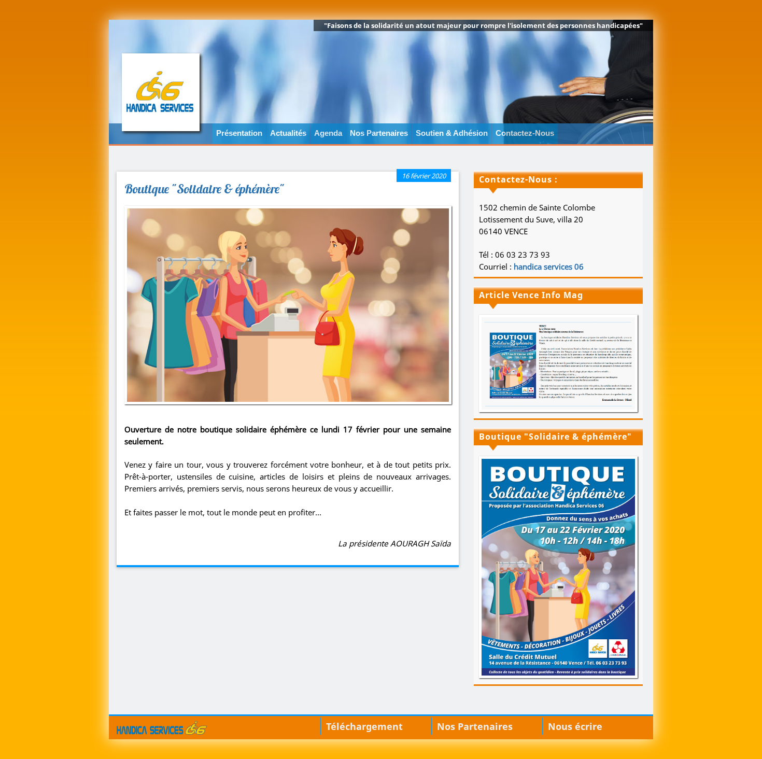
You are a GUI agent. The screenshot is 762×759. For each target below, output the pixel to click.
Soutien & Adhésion (452, 133)
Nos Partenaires (379, 133)
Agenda (328, 133)
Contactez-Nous (525, 133)
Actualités (288, 133)
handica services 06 (549, 266)
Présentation (239, 133)
